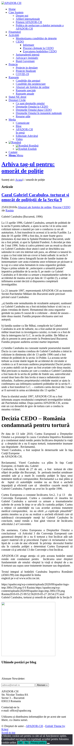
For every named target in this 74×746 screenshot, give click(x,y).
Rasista (10, 210)
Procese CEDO (61, 207)
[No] (48, 743)
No (26, 742)
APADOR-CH (34, 726)
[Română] (15, 142)
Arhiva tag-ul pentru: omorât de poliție (28, 167)
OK (20, 742)
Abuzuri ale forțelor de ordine (34, 207)
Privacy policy (38, 742)
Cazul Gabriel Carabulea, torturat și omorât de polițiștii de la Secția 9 (35, 197)
